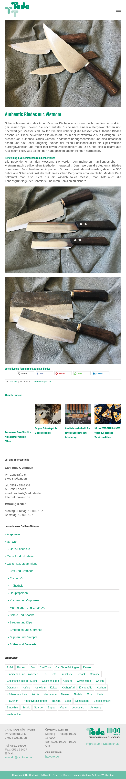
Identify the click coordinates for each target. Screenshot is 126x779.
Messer (65, 694)
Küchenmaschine (17, 694)
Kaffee (26, 687)
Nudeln (78, 694)
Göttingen (12, 687)
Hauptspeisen (19, 593)
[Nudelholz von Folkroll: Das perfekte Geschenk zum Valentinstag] (78, 405)
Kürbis (35, 694)
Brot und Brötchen (21, 571)
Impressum (93, 743)
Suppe (51, 707)
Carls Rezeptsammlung (22, 563)
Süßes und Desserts (23, 644)
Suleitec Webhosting (103, 775)
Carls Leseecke (20, 549)
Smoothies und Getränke (26, 629)
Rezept (56, 700)
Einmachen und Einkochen (22, 674)
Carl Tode (13, 381)
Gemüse (95, 674)
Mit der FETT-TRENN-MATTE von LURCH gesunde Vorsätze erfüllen (107, 433)
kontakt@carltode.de (18, 757)
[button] (25, 373)
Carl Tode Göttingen (67, 667)
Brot (33, 667)
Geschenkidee (50, 680)
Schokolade (82, 700)
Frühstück (16, 585)
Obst (89, 694)
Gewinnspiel (84, 680)
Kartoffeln (40, 687)
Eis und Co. (17, 578)
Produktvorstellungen (35, 700)
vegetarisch (78, 707)
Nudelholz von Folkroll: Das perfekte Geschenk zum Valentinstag (77, 433)
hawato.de (52, 756)
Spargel (38, 707)
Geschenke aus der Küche (22, 680)
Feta (53, 674)
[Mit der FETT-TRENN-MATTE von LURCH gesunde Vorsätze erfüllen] (107, 405)
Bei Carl (12, 541)
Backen (21, 667)
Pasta (100, 694)
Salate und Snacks (22, 615)
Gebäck (80, 674)
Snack (26, 707)
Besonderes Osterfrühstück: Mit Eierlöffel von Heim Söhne (18, 437)
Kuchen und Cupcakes (24, 600)
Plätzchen (12, 700)
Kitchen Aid (85, 687)
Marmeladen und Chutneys (27, 607)
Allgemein (13, 534)
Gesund (68, 680)
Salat (68, 700)
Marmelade (50, 694)
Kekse (53, 687)
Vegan (63, 707)
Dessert (87, 667)
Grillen (100, 680)
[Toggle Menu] (119, 10)
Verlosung (96, 707)
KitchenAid (68, 687)
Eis (44, 674)
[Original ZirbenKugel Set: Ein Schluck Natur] (48, 405)
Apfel (10, 667)
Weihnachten (14, 714)
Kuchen (101, 687)
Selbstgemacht (102, 700)
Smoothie (12, 707)
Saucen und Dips (21, 622)
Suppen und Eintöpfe (23, 637)
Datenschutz (111, 743)
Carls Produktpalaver (41, 381)
